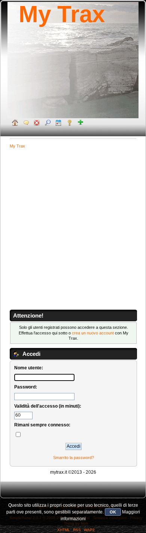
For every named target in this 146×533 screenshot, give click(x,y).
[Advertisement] (73, 230)
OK (113, 512)
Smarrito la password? (73, 457)
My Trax (62, 14)
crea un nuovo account (93, 333)
